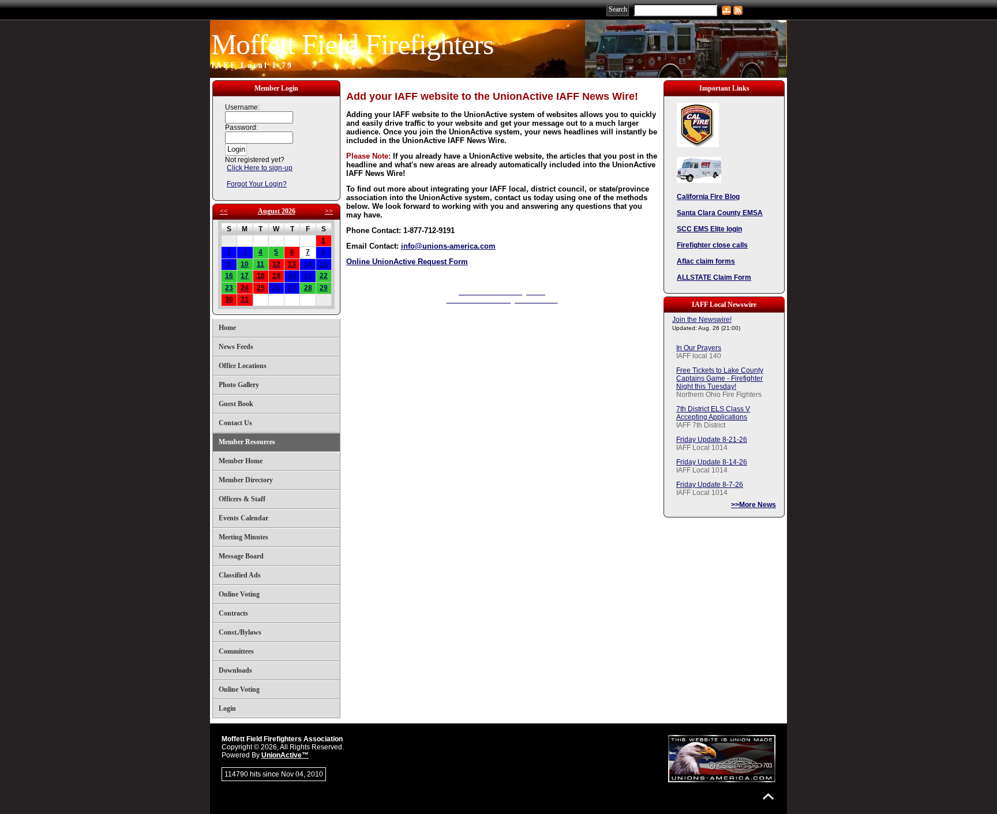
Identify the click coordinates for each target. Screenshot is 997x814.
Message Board (241, 556)
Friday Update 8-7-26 (709, 485)
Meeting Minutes (243, 537)
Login (227, 708)
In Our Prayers (698, 348)
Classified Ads (240, 575)
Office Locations (243, 366)
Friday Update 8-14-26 (711, 462)
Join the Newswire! (702, 320)
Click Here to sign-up (260, 168)
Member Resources (247, 442)
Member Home (241, 461)
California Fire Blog (708, 197)
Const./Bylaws (240, 632)
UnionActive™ (285, 755)
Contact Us (235, 423)
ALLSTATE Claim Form (714, 277)
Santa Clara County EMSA (720, 213)
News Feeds (236, 347)
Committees (236, 651)
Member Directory (246, 480)
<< (224, 211)
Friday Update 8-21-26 (711, 440)
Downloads (235, 670)
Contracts (233, 613)
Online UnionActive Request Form (407, 261)
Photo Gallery (239, 385)
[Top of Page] (768, 796)
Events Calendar (243, 518)
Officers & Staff (242, 499)
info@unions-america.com (448, 246)
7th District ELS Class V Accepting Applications (713, 413)
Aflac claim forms (706, 261)
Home (227, 328)
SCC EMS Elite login (709, 229)
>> (329, 211)
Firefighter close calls (712, 245)
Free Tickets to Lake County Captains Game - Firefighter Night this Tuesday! (719, 378)
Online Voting (239, 594)
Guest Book (236, 404)
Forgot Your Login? (257, 184)
